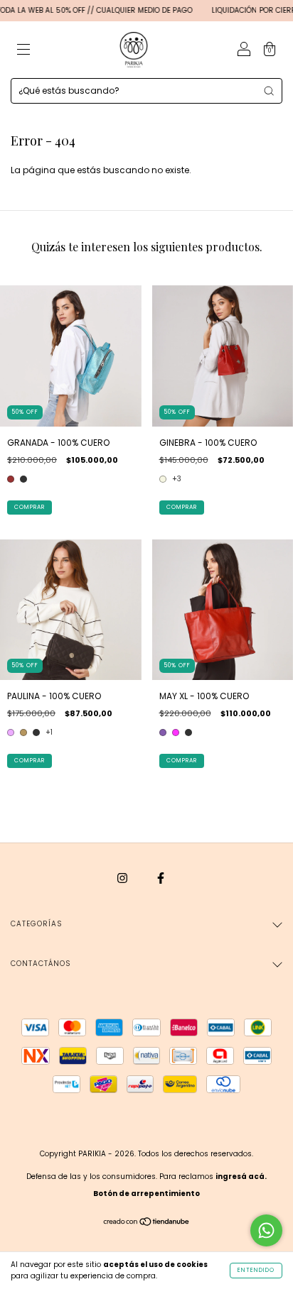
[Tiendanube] (146, 1223)
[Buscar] (269, 91)
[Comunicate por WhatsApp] (266, 1230)
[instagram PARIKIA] (123, 878)
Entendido (256, 1270)
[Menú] (23, 51)
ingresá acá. (241, 1176)
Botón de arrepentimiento (146, 1193)
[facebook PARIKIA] (161, 878)
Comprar (29, 507)
